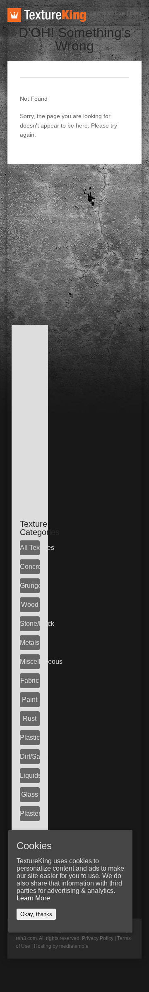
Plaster (30, 813)
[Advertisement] (74, 238)
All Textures (30, 547)
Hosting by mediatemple (61, 946)
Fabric (29, 680)
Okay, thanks (36, 914)
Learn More (33, 898)
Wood (29, 604)
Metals (29, 642)
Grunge (30, 585)
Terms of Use (107, 12)
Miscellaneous (30, 661)
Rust (29, 718)
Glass (29, 794)
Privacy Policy (97, 938)
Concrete (30, 566)
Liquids (30, 775)
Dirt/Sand (30, 756)
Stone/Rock (30, 623)
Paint (29, 699)
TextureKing (46, 15)
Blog (136, 12)
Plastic (30, 737)
